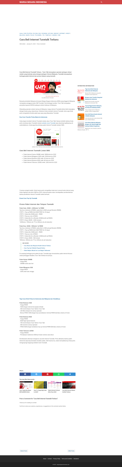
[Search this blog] (101, 2)
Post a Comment (41, 44)
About (44, 458)
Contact (50, 458)
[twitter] (36, 374)
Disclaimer (76, 458)
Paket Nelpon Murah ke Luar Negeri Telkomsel (37, 250)
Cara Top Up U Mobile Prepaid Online (34, 248)
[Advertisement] (61, 18)
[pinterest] (47, 374)
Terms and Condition (67, 458)
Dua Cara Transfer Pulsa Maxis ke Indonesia (33, 117)
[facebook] (25, 374)
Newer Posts (23, 451)
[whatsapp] (58, 374)
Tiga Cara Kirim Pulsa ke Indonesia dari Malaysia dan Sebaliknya (40, 299)
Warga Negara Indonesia (33, 2)
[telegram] (70, 374)
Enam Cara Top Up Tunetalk (28, 198)
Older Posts (71, 451)
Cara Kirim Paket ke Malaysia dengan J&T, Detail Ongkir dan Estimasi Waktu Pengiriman (93, 124)
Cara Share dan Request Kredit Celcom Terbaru (37, 245)
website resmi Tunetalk (48, 123)
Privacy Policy (56, 458)
